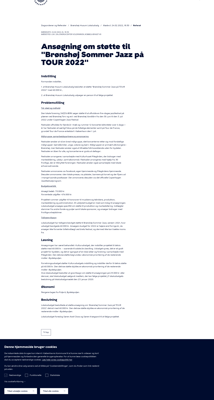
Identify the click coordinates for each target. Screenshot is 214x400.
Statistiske (55, 375)
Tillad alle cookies (51, 391)
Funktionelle (35, 375)
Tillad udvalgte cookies (17, 391)
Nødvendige (15, 375)
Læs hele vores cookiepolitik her (57, 360)
